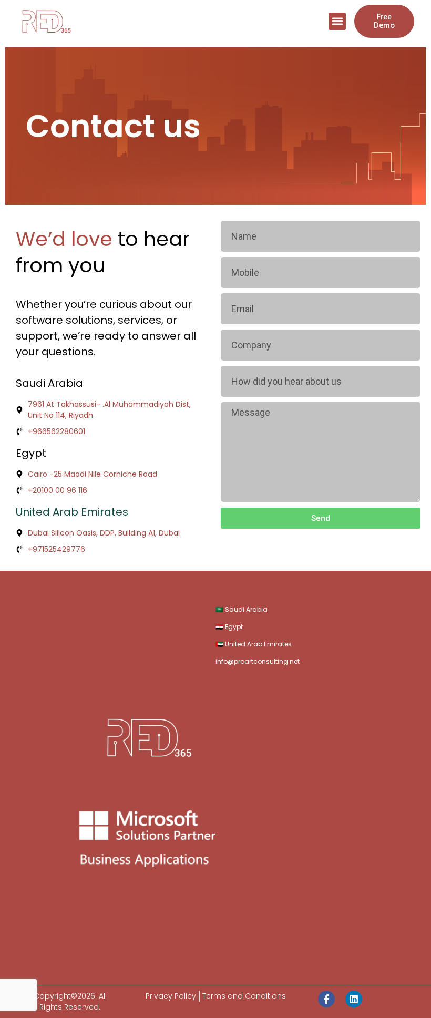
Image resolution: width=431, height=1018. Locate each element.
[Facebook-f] (326, 999)
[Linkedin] (353, 999)
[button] (337, 21)
